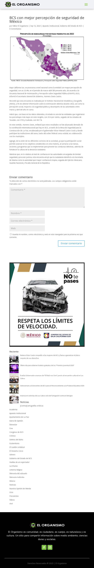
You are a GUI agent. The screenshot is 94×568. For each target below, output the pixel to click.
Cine (11, 428)
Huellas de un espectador (19, 462)
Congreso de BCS (16, 432)
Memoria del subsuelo (18, 473)
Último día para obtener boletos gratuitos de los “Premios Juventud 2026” (47, 365)
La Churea (13, 466)
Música (12, 481)
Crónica (12, 436)
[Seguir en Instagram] (49, 547)
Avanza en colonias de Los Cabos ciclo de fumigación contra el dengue (46, 396)
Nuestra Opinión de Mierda (20, 488)
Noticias (12, 485)
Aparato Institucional (51, 26)
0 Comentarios (15, 29)
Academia (13, 409)
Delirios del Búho (16, 439)
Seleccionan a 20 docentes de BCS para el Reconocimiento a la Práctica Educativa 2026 (52, 386)
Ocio (11, 492)
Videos (12, 500)
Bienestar (13, 424)
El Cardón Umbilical (17, 447)
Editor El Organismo (20, 26)
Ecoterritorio (14, 443)
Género (12, 454)
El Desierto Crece (16, 451)
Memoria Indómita (16, 477)
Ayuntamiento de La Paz (19, 417)
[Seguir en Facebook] (44, 547)
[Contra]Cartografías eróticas (31, 406)
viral (11, 503)
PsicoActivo (14, 496)
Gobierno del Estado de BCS (71, 26)
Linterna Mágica (15, 470)
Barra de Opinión (16, 421)
